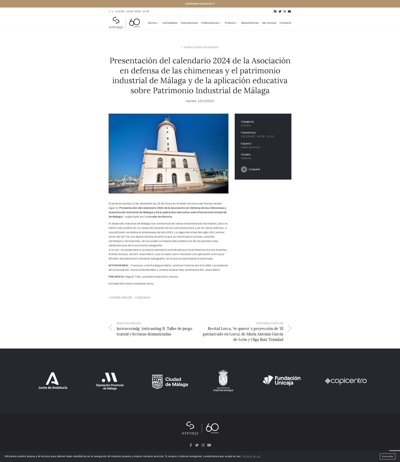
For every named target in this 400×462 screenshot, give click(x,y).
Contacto (285, 22)
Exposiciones (189, 22)
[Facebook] (275, 11)
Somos (152, 22)
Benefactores (250, 22)
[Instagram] (285, 11)
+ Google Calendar (120, 297)
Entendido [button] (387, 456)
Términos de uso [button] (251, 456)
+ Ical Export (142, 297)
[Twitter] (280, 11)
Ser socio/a (269, 22)
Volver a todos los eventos (201, 47)
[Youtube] (289, 11)
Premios (230, 22)
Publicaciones (210, 22)
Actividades (170, 22)
